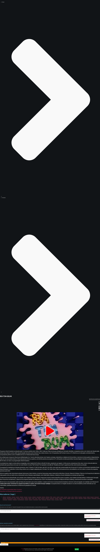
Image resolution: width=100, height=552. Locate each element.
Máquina (72, 498)
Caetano (54, 496)
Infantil (39, 498)
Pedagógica (10, 499)
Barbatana (48, 496)
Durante (84, 496)
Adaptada (21, 496)
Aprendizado (39, 496)
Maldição (68, 498)
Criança (69, 496)
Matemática (80, 498)
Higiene (30, 498)
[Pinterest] (50, 409)
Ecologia (88, 496)
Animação (26, 496)
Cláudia (61, 496)
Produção (26, 499)
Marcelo (76, 498)
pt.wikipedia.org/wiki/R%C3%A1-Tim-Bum (11, 489)
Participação (5, 499)
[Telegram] (50, 404)
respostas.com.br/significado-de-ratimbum (11, 491)
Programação (35, 499)
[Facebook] (50, 407)
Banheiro (43, 496)
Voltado (60, 499)
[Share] (50, 410)
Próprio (40, 499)
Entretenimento (10, 498)
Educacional (96, 496)
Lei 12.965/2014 (36, 525)
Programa (30, 499)
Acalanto (17, 496)
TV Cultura (57, 499)
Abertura (4, 496)
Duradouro (80, 496)
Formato (22, 498)
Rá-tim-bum (44, 499)
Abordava (13, 496)
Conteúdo (65, 496)
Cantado (58, 496)
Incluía (33, 498)
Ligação (60, 498)
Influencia (43, 498)
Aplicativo (34, 496)
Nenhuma (89, 498)
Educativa (4, 498)
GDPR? (23, 549)
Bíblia (51, 496)
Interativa (47, 498)
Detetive (76, 496)
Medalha (85, 498)
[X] (50, 405)
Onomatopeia (94, 498)
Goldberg (26, 498)
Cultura (72, 496)
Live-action (64, 498)
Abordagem (9, 496)
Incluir (36, 498)
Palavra (98, 498)
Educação (92, 496)
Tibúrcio (52, 499)
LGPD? (22, 548)
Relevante (49, 499)
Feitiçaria (18, 498)
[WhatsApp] (50, 402)
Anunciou (30, 496)
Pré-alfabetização (21, 499)
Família (14, 498)
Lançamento (52, 498)
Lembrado (56, 498)
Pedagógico (15, 499)
